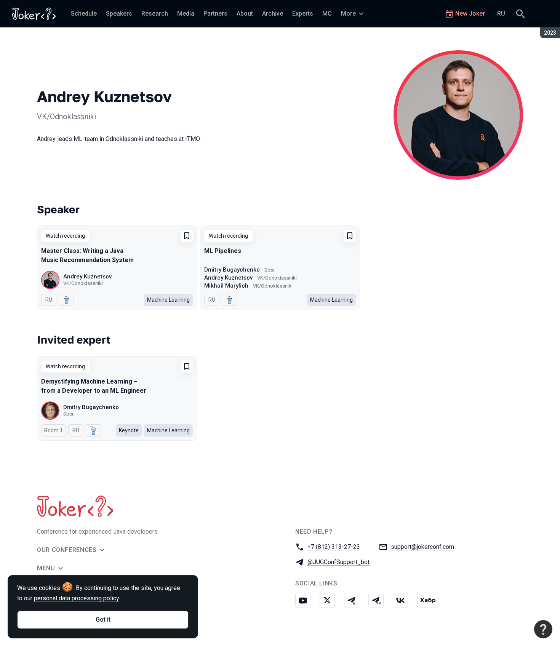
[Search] (520, 13)
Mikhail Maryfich (226, 286)
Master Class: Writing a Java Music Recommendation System (87, 255)
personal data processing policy (76, 598)
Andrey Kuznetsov (87, 276)
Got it (103, 619)
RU (501, 13)
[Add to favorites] (187, 236)
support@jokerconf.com (422, 546)
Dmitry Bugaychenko (232, 270)
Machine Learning (168, 300)
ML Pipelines (222, 250)
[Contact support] (543, 629)
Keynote (129, 430)
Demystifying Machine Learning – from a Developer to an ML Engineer (93, 386)
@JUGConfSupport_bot (338, 562)
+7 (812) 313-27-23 (333, 546)
